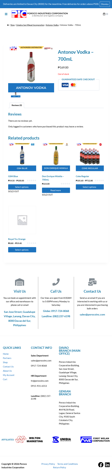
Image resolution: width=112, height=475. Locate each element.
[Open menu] (6, 14)
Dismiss (105, 4)
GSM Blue (13, 176)
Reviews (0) (17, 105)
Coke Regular (82, 176)
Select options (22, 187)
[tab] (17, 105)
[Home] (8, 25)
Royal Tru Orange (17, 239)
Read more (55, 190)
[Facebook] (101, 465)
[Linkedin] (107, 465)
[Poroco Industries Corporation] (39, 14)
